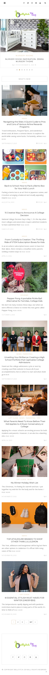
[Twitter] (28, 3)
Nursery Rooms (24, 55)
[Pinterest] (36, 3)
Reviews (24, 295)
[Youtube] (40, 3)
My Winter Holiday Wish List (24, 483)
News (24, 118)
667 (31, 622)
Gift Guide (13, 418)
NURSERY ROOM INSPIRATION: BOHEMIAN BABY (24, 60)
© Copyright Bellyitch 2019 (15, 670)
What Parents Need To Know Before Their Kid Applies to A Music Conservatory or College (24, 424)
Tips (38, 418)
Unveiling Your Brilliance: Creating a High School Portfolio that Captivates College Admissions (24, 360)
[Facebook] (24, 3)
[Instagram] (32, 3)
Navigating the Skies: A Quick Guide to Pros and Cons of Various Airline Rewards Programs (24, 124)
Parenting (28, 354)
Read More (12, 198)
